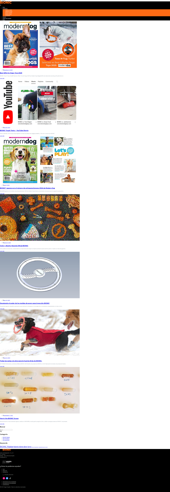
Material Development (35, 447)
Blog (4, 19)
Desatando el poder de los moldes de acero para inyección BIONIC (25, 303)
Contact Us (5, 472)
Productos (5, 8)
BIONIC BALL (8, 14)
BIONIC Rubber (6, 437)
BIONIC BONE (8, 12)
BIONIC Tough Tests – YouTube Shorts (14, 130)
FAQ (4, 469)
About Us (5, 470)
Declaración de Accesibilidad (9, 483)
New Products (6, 438)
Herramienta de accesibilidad (9, 481)
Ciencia (4, 17)
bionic (16, 446)
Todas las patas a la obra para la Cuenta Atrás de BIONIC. (21, 361)
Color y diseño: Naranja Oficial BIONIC (14, 246)
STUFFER (7, 15)
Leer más (2, 78)
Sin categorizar (6, 440)
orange (46, 447)
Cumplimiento (6, 484)
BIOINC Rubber (7, 446)
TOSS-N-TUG (8, 10)
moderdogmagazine (42, 447)
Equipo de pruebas (7, 18)
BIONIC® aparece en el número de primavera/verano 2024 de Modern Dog (27, 188)
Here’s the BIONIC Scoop (9, 418)
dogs (21, 446)
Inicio (4, 7)
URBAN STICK (8, 11)
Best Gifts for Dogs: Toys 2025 (11, 73)
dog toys (27, 446)
